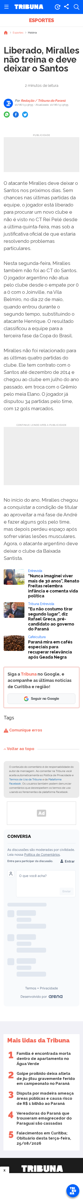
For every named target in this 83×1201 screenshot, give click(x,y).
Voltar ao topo (20, 749)
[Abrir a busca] (76, 7)
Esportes (41, 20)
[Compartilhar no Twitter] (25, 115)
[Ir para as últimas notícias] (57, 6)
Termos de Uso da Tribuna (25, 779)
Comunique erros (25, 730)
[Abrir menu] (6, 7)
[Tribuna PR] (42, 1169)
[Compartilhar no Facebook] (16, 115)
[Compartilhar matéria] (66, 7)
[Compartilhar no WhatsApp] (7, 115)
